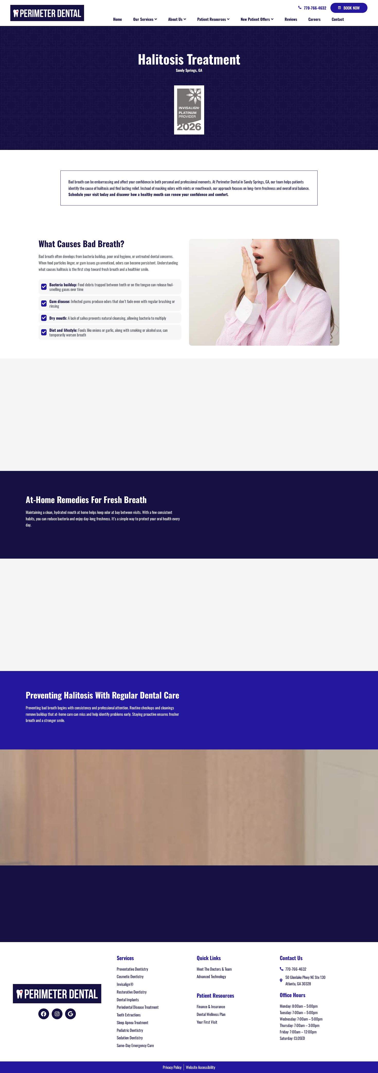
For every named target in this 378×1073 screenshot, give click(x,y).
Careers (314, 19)
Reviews (291, 19)
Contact (338, 19)
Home (117, 19)
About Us (175, 19)
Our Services (143, 19)
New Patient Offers (255, 19)
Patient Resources (211, 19)
